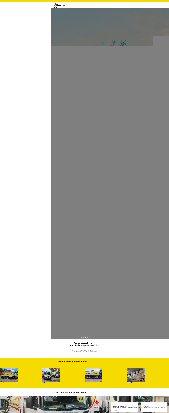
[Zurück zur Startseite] (59, 5)
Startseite (77, 5)
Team (82, 5)
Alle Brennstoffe (108, 363)
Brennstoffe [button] (87, 5)
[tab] (81, 337)
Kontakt (92, 5)
